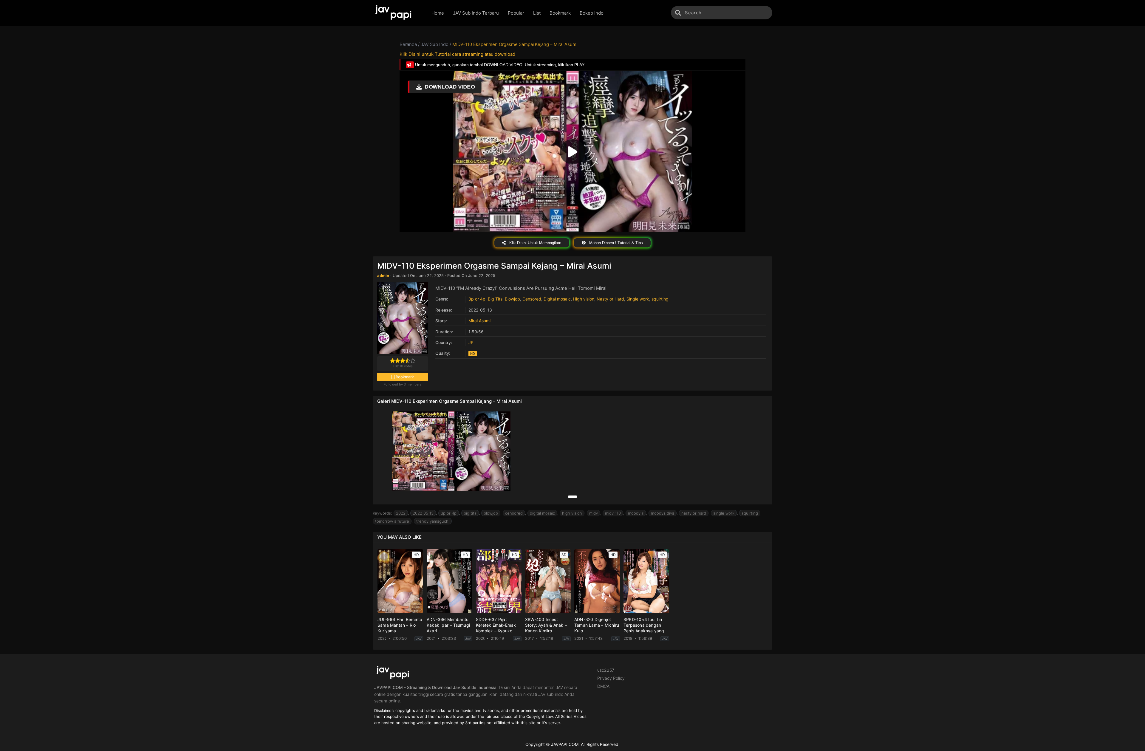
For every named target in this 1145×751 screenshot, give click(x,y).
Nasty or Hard (610, 298)
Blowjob (512, 298)
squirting (660, 298)
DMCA (603, 686)
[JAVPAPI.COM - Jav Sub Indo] (398, 13)
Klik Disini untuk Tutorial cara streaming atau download (457, 54)
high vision (572, 513)
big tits (470, 513)
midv (593, 513)
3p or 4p (476, 298)
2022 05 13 (423, 513)
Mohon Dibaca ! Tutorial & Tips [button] (615, 243)
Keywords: (382, 513)
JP (471, 342)
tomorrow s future (392, 521)
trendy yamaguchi (432, 521)
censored (514, 513)
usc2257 (605, 670)
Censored (531, 298)
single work (723, 513)
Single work (637, 298)
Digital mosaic (557, 298)
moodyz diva (662, 513)
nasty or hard (693, 513)
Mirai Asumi (479, 320)
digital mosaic (542, 513)
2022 (401, 513)
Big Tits (495, 298)
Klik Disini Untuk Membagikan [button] (534, 243)
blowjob (491, 513)
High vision (583, 298)
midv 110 (613, 513)
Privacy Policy (611, 678)
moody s (636, 513)
